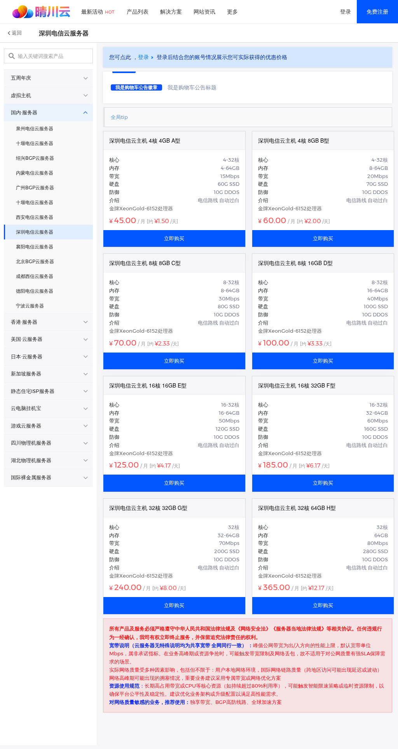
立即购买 (174, 238)
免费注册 (377, 11)
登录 (345, 11)
